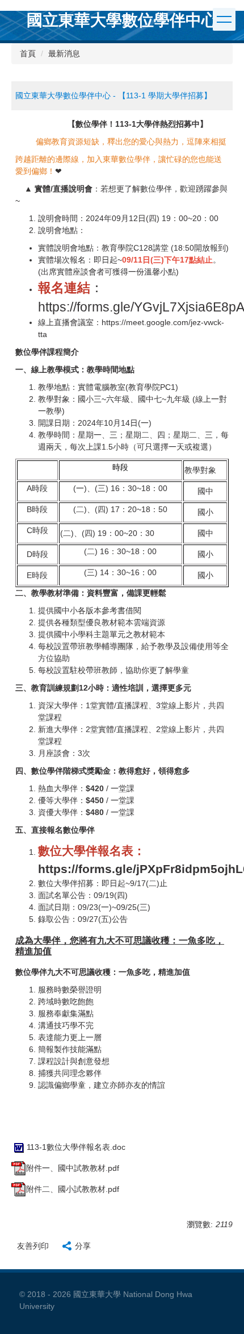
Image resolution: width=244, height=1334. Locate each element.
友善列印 (33, 1245)
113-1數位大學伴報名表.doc (76, 1147)
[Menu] (224, 19)
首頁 (28, 53)
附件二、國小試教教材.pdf (72, 1189)
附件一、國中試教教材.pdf (72, 1168)
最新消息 (64, 53)
